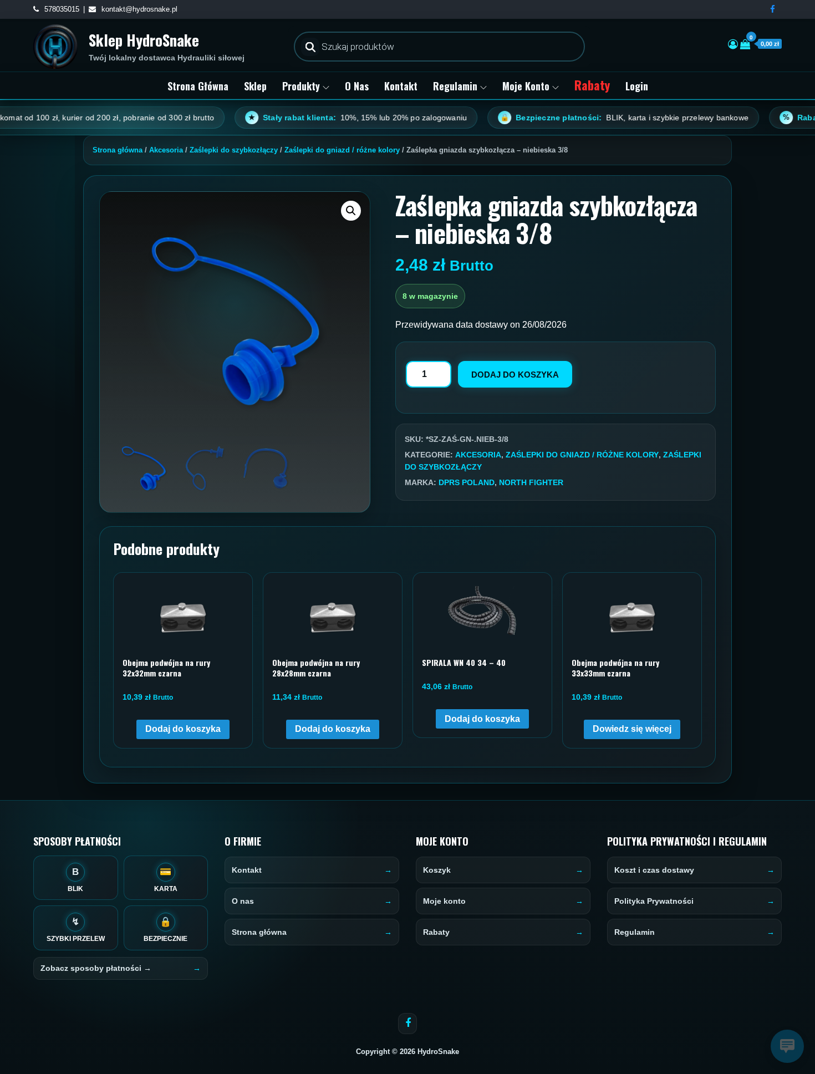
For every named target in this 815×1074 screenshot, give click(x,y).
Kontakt (400, 86)
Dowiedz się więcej (632, 729)
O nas (357, 86)
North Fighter (531, 482)
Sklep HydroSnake (144, 40)
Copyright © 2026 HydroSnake (407, 1051)
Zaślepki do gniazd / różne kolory (342, 150)
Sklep (255, 86)
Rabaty (592, 85)
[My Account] (733, 44)
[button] (351, 211)
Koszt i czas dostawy (654, 870)
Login (636, 86)
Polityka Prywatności (654, 901)
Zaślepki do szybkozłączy (234, 150)
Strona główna (197, 86)
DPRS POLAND (467, 482)
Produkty (301, 86)
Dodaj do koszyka (515, 374)
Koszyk (437, 870)
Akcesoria (166, 150)
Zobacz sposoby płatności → (95, 968)
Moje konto (525, 86)
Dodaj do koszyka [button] (183, 729)
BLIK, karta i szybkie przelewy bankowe (590, 117)
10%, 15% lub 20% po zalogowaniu (324, 117)
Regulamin (455, 86)
